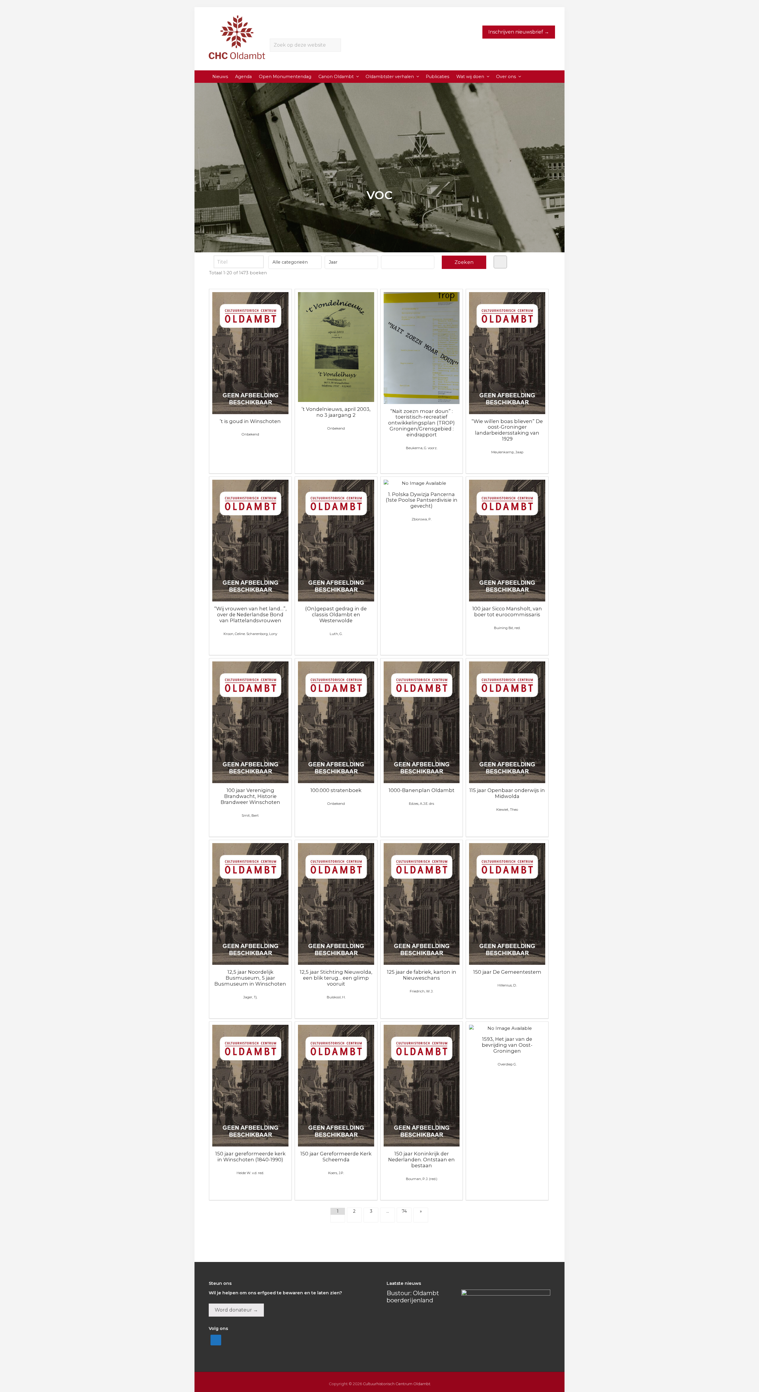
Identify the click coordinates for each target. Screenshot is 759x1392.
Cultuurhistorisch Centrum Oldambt (396, 1384)
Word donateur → (236, 1310)
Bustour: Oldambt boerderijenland (413, 1297)
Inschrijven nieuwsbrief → (518, 32)
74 (404, 1211)
